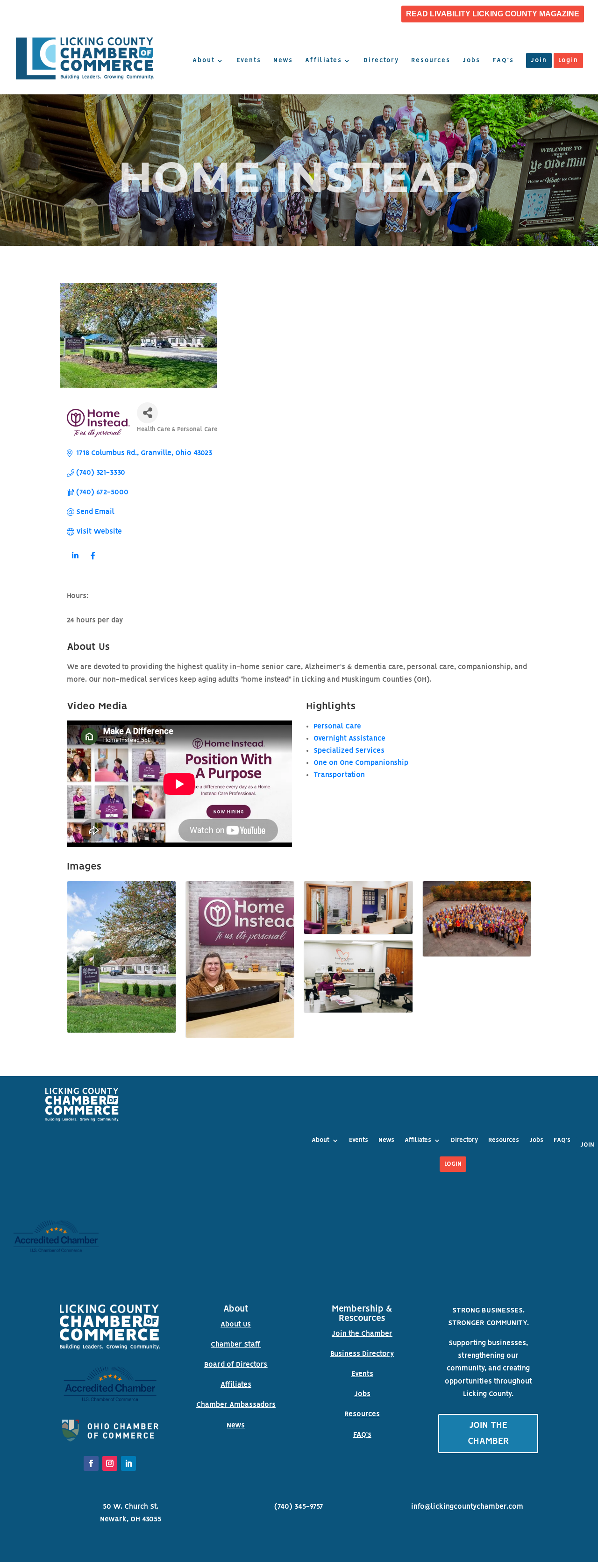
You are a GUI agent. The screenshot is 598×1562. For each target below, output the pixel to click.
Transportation (339, 775)
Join (539, 60)
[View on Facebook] (93, 561)
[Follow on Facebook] (91, 1463)
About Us (236, 1324)
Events (248, 60)
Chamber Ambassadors (236, 1405)
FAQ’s (503, 60)
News (283, 60)
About (203, 60)
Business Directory (362, 1354)
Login (568, 60)
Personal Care (337, 726)
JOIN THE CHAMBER (488, 1433)
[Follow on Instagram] (109, 1463)
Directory (381, 60)
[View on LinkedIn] (75, 561)
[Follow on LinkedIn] (128, 1463)
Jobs (471, 60)
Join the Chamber (362, 1334)
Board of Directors (235, 1365)
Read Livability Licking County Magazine (492, 14)
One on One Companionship (360, 763)
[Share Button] (147, 412)
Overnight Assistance (349, 738)
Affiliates (323, 60)
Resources (430, 60)
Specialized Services (348, 751)
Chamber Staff (236, 1344)
